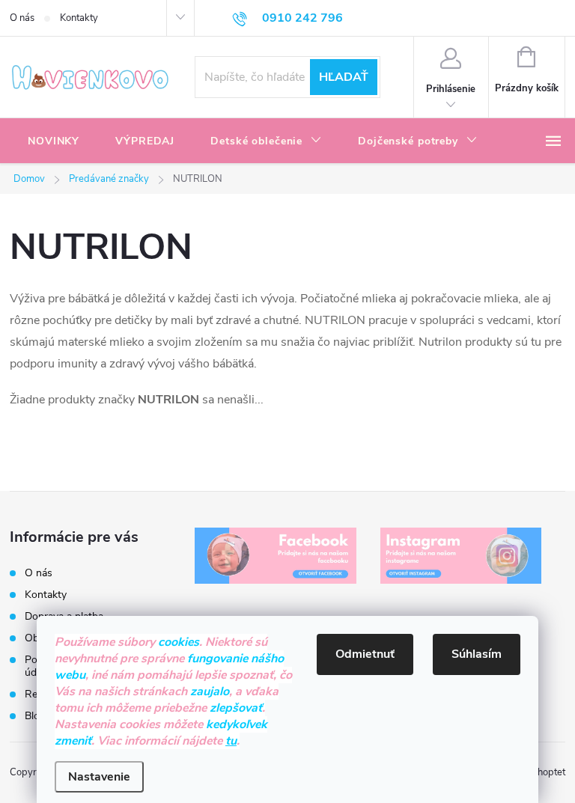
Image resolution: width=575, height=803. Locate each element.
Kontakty (79, 18)
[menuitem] (53, 141)
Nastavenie (99, 777)
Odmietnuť (365, 654)
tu (231, 741)
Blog (35, 716)
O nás (22, 18)
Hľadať (343, 77)
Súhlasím (476, 654)
